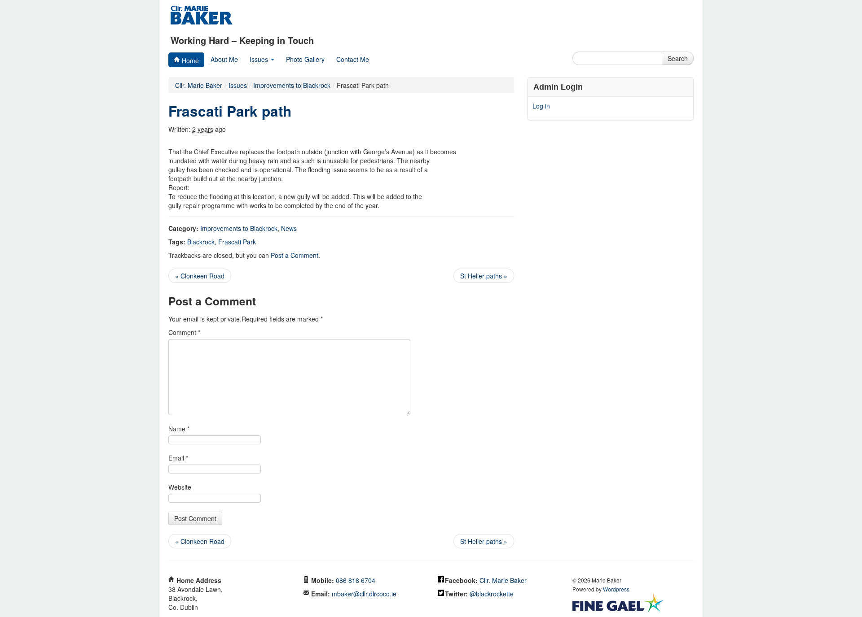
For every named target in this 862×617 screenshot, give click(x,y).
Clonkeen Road (199, 275)
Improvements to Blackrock (238, 228)
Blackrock (201, 241)
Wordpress (616, 589)
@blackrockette (492, 593)
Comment (184, 332)
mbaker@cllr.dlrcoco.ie (364, 593)
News (289, 228)
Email (178, 457)
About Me (224, 59)
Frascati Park (237, 241)
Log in (541, 105)
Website (179, 486)
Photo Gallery (305, 59)
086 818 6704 (355, 580)
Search (678, 58)
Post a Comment (294, 255)
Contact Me (352, 59)
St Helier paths (483, 275)
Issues (260, 59)
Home (189, 60)
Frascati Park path (229, 111)
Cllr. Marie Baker (198, 85)
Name (178, 428)
